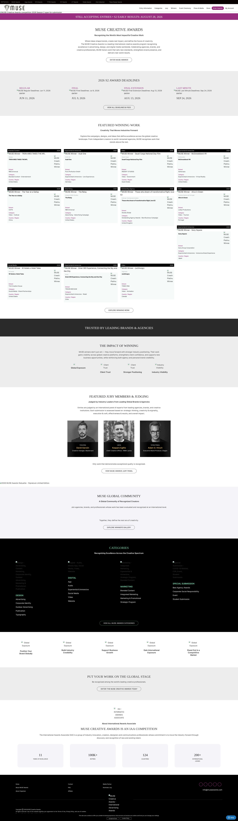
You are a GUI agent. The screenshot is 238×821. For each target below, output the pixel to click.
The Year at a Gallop (15, 195)
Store (208, 8)
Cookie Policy (125, 818)
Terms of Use (62, 811)
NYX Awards (39, 2)
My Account (229, 8)
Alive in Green (183, 198)
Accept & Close (113, 818)
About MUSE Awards (22, 787)
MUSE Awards (16, 2)
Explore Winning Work (119, 310)
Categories (158, 8)
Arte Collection (100, 2)
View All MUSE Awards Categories (119, 623)
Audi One (68, 159)
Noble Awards (87, 2)
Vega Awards (28, 2)
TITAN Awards (51, 2)
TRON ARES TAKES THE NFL (18, 159)
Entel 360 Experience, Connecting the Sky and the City (83, 277)
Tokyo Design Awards (115, 2)
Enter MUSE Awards (119, 60)
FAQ (69, 787)
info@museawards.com (212, 790)
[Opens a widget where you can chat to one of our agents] (231, 817)
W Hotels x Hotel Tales (16, 274)
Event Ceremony (185, 8)
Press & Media (199, 8)
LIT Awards (75, 2)
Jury (166, 8)
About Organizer (21, 791)
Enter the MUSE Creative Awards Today (119, 689)
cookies (83, 811)
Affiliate (70, 791)
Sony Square (182, 234)
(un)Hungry (126, 274)
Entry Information (145, 8)
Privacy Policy (70, 811)
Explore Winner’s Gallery (119, 527)
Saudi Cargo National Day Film (132, 159)
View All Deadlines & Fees (119, 107)
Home (17, 784)
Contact (70, 784)
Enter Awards (217, 8)
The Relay (68, 198)
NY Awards (63, 2)
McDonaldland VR (184, 159)
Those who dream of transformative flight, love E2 (138, 200)
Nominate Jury (107, 787)
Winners (173, 8)
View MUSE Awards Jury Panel (119, 471)
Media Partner (107, 784)
